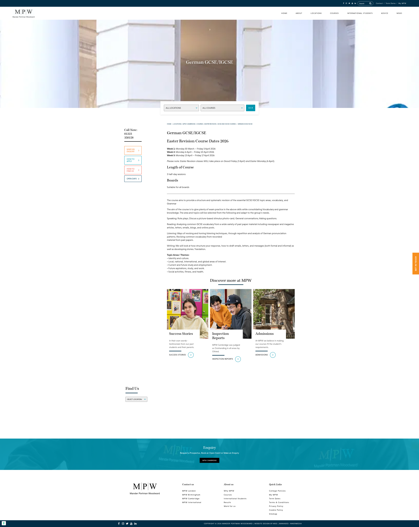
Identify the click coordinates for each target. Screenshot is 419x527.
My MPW (402, 3)
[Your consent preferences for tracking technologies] (4, 523)
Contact (379, 3)
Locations (316, 13)
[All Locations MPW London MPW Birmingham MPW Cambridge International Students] (181, 108)
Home (284, 13)
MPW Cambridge (189, 124)
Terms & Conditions (279, 502)
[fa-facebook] (343, 3)
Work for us (230, 506)
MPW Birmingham (191, 495)
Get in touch (416, 263)
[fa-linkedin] (355, 3)
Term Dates (391, 3)
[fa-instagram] (346, 3)
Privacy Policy (276, 506)
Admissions (261, 355)
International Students (360, 13)
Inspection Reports (222, 359)
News (399, 13)
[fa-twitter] (349, 3)
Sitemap (273, 514)
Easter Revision (210, 124)
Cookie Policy (276, 510)
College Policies (277, 491)
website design (262, 523)
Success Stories (177, 355)
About (299, 13)
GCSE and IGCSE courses (227, 124)
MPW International (191, 502)
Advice (384, 13)
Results (227, 502)
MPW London (189, 491)
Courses (334, 13)
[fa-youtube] (352, 3)
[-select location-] (136, 399)
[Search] (370, 3)
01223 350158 (128, 136)
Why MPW (229, 491)
